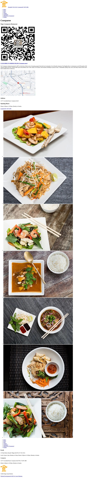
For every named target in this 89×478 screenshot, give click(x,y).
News (4, 10)
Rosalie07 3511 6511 (12, 7)
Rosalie (5, 17)
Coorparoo (5, 14)
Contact (5, 13)
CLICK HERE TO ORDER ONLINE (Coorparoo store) (14, 63)
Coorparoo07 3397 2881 (23, 7)
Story (4, 12)
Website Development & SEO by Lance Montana (11, 476)
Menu (4, 9)
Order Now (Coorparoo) (8, 15)
